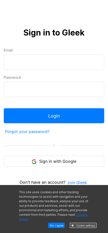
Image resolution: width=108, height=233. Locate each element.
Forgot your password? (27, 131)
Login (54, 115)
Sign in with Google (57, 161)
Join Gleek (77, 182)
